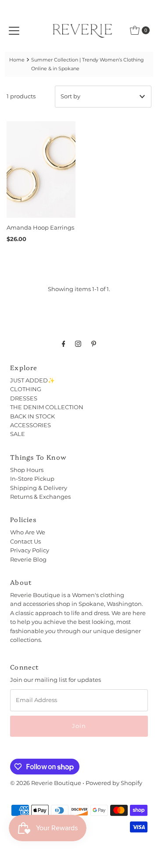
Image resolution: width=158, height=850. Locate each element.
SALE (17, 434)
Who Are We (27, 532)
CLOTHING (25, 389)
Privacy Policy (29, 550)
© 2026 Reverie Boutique (45, 783)
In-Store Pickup (32, 478)
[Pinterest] (93, 343)
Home (17, 60)
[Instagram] (78, 343)
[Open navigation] (14, 30)
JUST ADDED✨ (32, 380)
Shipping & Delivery (38, 488)
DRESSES (23, 398)
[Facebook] (63, 343)
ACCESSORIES (30, 425)
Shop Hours (26, 470)
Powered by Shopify (114, 783)
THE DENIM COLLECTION (46, 407)
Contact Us (25, 541)
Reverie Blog (28, 559)
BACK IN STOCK (32, 416)
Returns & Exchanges (40, 496)
